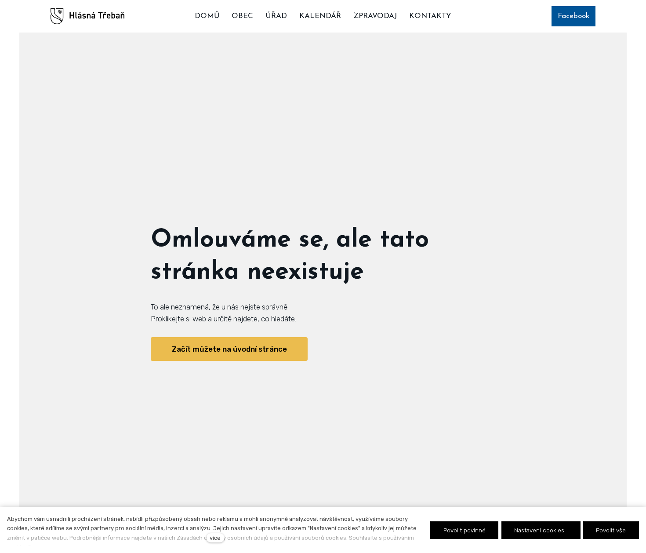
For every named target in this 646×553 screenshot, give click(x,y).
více (215, 538)
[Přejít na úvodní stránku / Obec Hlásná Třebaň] (87, 16)
